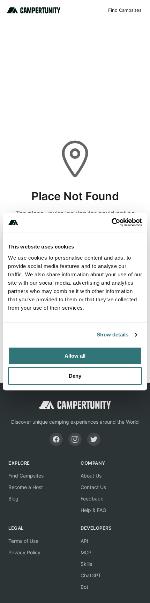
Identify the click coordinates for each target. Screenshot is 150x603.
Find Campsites (125, 10)
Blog (13, 499)
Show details (112, 334)
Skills (86, 564)
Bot (84, 587)
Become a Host (25, 487)
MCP (86, 552)
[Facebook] (56, 439)
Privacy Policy (24, 552)
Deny (75, 376)
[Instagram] (75, 439)
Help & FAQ (93, 510)
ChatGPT (91, 575)
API (84, 541)
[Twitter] (93, 439)
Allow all (75, 356)
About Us (91, 476)
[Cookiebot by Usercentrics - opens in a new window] (111, 222)
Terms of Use (23, 541)
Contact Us (93, 487)
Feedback (92, 499)
